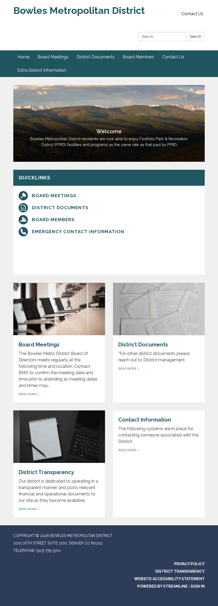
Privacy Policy (189, 564)
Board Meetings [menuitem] (53, 56)
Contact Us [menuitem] (173, 56)
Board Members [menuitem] (138, 56)
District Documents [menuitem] (96, 56)
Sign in (198, 586)
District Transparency (180, 571)
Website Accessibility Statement (169, 579)
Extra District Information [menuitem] (41, 70)
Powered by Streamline (162, 586)
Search (195, 36)
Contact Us (192, 13)
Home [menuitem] (23, 56)
